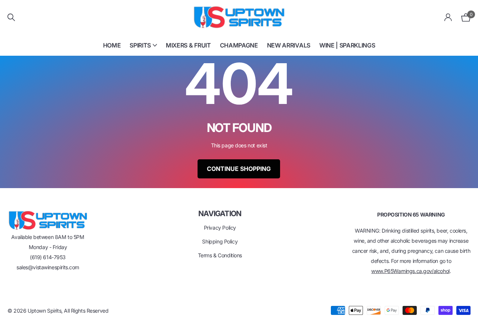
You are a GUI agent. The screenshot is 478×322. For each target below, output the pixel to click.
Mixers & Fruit (188, 45)
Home (112, 45)
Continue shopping (239, 168)
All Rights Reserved (86, 310)
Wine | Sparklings (347, 45)
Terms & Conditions (220, 255)
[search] (11, 17)
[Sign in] (448, 17)
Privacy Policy (220, 227)
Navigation (219, 213)
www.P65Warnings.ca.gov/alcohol (410, 271)
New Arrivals (288, 45)
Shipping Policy (220, 241)
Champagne (239, 45)
